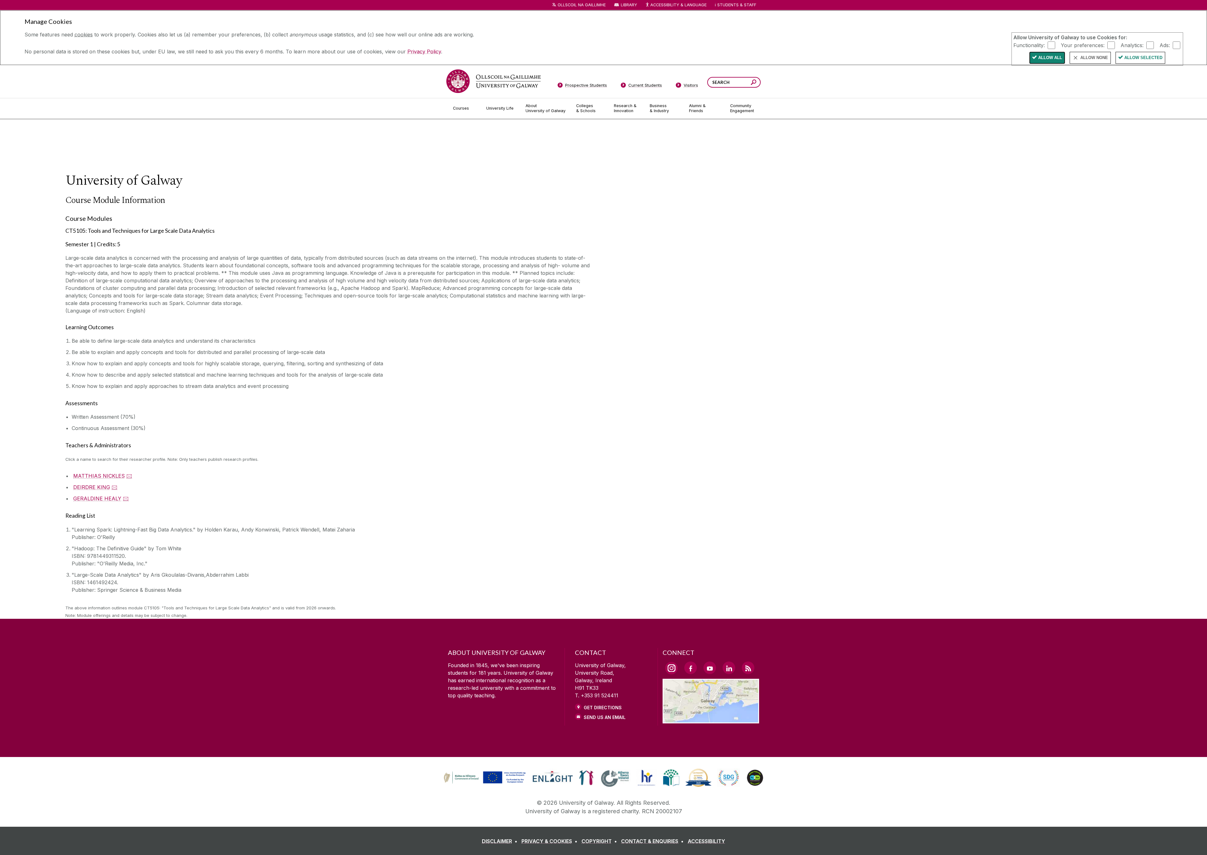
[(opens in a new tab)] (485, 782)
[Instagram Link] (671, 668)
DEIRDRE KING (91, 487)
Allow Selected (1143, 57)
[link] (484, 777)
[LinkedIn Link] (729, 668)
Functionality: (1029, 45)
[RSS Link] (748, 668)
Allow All (1050, 57)
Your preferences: (1083, 45)
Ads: (1165, 45)
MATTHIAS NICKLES (99, 476)
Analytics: (1132, 45)
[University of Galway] (493, 81)
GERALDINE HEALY (97, 498)
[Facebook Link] (690, 668)
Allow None (1094, 57)
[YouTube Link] (709, 668)
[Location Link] (711, 719)
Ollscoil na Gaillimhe (582, 5)
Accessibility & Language (678, 5)
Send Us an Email (605, 717)
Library (629, 5)
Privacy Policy (424, 51)
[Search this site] (754, 83)
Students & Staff (736, 5)
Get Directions (603, 707)
